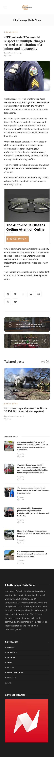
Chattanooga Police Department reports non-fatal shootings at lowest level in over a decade (30, 326)
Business (11, 648)
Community (12, 653)
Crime (9, 663)
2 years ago (18, 53)
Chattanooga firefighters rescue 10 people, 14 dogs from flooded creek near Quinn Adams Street (24, 343)
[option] (27, 393)
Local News (11, 32)
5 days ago (20, 454)
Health (10, 668)
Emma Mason (9, 53)
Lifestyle (11, 677)
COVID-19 (11, 657)
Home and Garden (15, 672)
